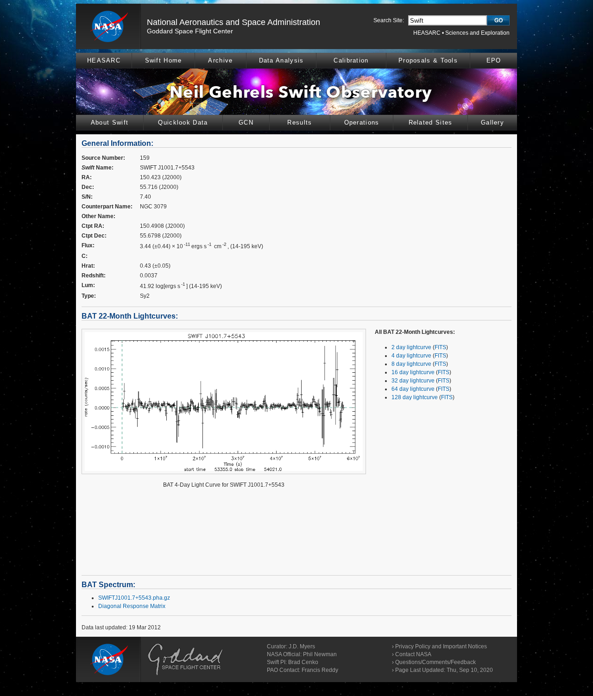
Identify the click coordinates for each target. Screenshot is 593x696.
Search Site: (388, 20)
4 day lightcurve (411, 355)
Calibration (351, 60)
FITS (440, 347)
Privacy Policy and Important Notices (441, 646)
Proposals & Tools (428, 60)
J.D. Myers (302, 646)
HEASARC (427, 33)
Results (299, 122)
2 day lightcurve (411, 347)
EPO (493, 60)
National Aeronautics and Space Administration (233, 22)
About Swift (109, 122)
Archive (220, 60)
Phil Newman (320, 654)
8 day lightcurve (411, 364)
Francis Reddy (320, 670)
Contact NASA (413, 654)
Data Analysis (281, 60)
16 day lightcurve (413, 372)
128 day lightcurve (414, 397)
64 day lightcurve (413, 389)
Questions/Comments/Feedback (435, 662)
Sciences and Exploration (477, 33)
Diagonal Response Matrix (131, 606)
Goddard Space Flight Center (190, 31)
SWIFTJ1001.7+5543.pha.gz (134, 598)
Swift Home (163, 60)
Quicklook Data (183, 122)
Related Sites (431, 122)
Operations (361, 122)
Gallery (492, 122)
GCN (246, 122)
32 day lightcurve (413, 380)
